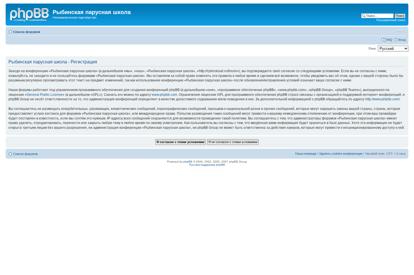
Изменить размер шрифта (401, 30)
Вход (402, 39)
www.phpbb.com (164, 95)
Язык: (372, 48)
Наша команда (305, 153)
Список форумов (26, 32)
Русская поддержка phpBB (207, 164)
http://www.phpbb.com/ (382, 99)
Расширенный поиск (391, 20)
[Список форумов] (30, 14)
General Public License (45, 95)
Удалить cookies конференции (340, 153)
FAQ (389, 39)
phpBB (187, 161)
